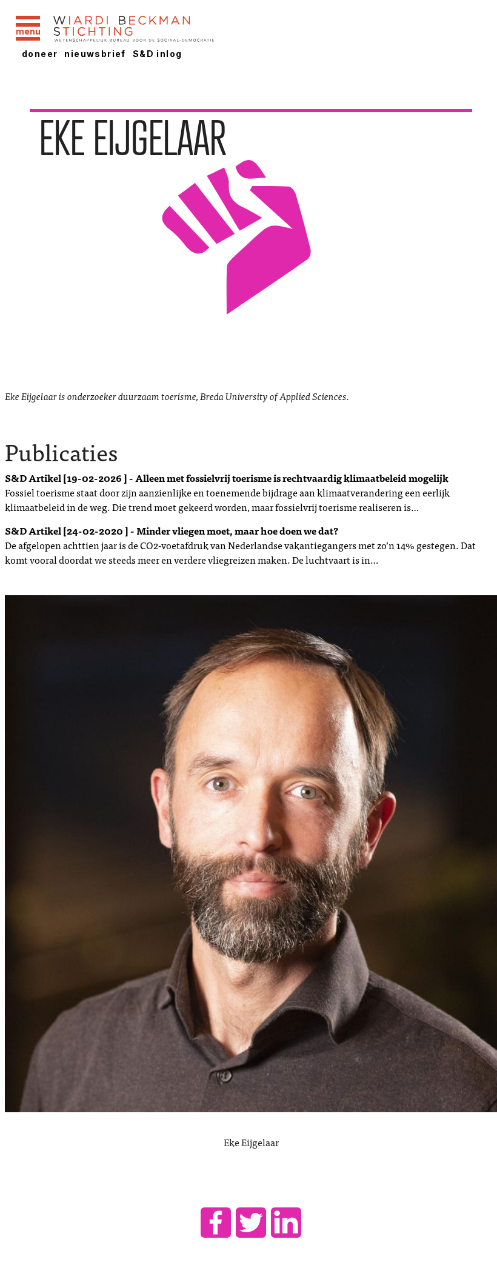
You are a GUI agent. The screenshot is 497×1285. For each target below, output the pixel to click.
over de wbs (251, 374)
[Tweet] (251, 1222)
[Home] (165, 29)
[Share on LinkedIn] (286, 1222)
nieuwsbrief (94, 53)
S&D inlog (157, 53)
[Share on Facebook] (216, 1222)
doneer (40, 53)
